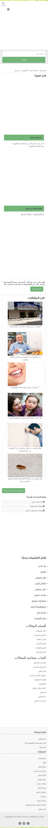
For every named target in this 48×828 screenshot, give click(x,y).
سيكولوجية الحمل (38, 606)
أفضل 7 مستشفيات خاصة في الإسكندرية (25, 327)
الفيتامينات (42, 684)
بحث (23, 60)
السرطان (43, 692)
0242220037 (38, 215)
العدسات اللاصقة (40, 663)
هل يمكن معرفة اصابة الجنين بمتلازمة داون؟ (25, 418)
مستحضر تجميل (37, 502)
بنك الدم (42, 566)
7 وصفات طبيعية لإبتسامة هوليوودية (25, 387)
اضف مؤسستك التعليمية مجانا (35, 743)
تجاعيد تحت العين (40, 701)
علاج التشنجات (40, 618)
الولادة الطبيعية (40, 680)
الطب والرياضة (41, 631)
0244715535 (26, 215)
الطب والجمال (41, 652)
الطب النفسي (41, 643)
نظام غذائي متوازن (39, 688)
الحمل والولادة (41, 648)
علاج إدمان (41, 612)
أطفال (43, 572)
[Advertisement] (24, 26)
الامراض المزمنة (40, 635)
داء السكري (42, 696)
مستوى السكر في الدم (38, 675)
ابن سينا (40, 75)
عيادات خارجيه (40, 595)
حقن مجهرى (40, 589)
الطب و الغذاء (41, 639)
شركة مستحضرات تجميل (34, 511)
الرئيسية (43, 70)
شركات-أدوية (34, 70)
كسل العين (42, 671)
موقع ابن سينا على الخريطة (13, 490)
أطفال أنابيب (40, 583)
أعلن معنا (42, 747)
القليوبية (25, 70)
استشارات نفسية (39, 601)
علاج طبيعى (40, 577)
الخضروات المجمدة (39, 667)
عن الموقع (42, 739)
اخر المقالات (36, 298)
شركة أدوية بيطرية (36, 506)
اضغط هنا (36, 289)
